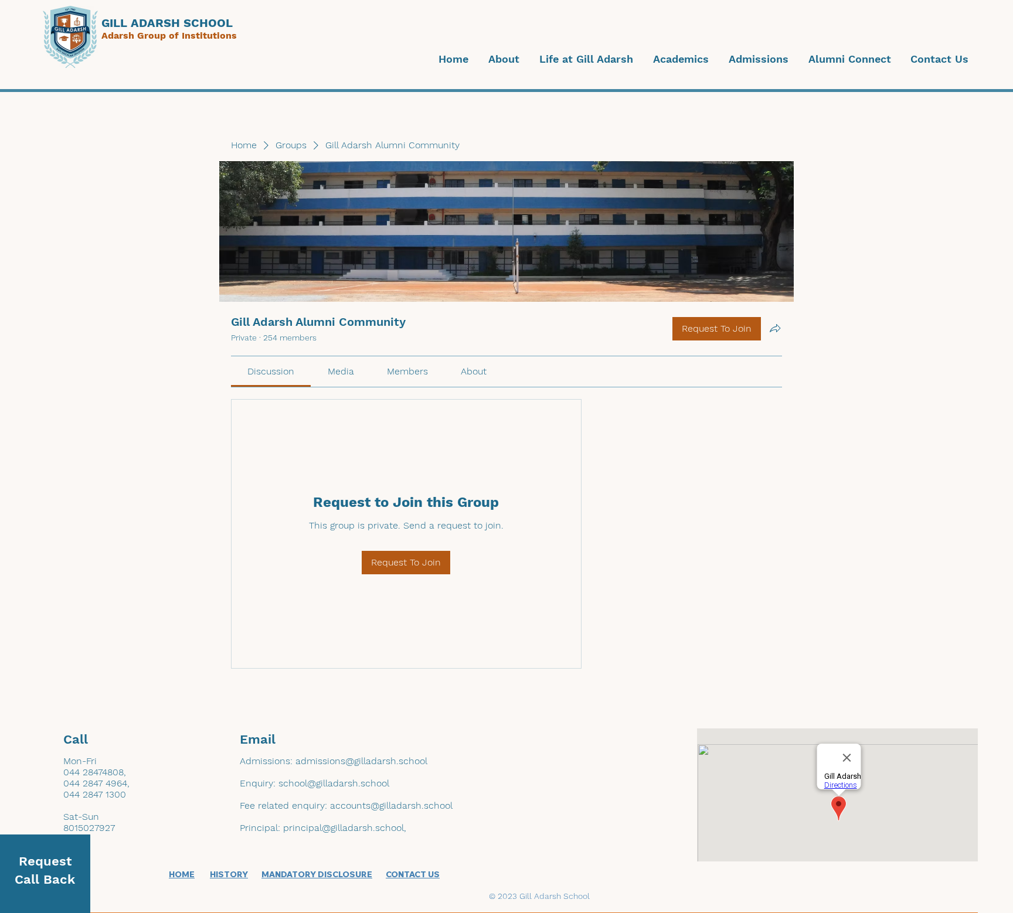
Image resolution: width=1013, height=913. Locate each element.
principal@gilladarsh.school (343, 827)
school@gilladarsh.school (333, 783)
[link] (270, 371)
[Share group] (775, 328)
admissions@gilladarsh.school (361, 760)
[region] (45, 873)
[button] (502, 59)
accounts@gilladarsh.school (391, 805)
